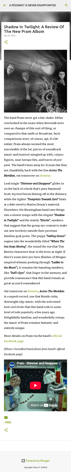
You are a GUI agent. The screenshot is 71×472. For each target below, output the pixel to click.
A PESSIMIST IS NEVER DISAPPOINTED (32, 5)
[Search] (66, 5)
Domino (45, 175)
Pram (8, 422)
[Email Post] (6, 419)
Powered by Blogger (37, 460)
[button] (6, 42)
